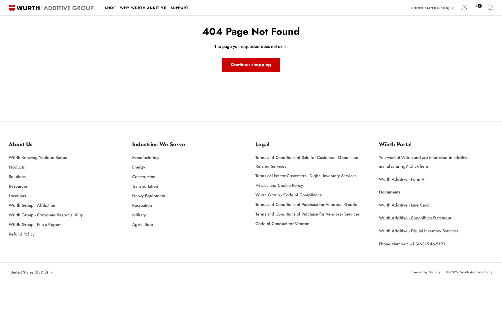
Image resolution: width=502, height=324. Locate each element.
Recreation (142, 205)
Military (139, 215)
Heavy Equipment (148, 196)
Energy (138, 167)
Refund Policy (22, 234)
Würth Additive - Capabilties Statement (415, 218)
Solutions (17, 176)
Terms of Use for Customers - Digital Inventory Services (305, 176)
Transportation (145, 186)
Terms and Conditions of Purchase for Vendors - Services (307, 214)
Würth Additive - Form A (401, 179)
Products (17, 167)
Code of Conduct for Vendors (282, 223)
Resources (18, 186)
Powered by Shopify (425, 272)
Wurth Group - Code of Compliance (288, 195)
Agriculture (142, 224)
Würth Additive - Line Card (404, 205)
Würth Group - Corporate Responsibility (46, 215)
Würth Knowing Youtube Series (38, 157)
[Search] (490, 7)
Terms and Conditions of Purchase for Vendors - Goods (306, 204)
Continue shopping (251, 64)
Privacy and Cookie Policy (279, 185)
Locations (17, 196)
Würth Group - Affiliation (32, 205)
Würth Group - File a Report (35, 224)
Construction (143, 176)
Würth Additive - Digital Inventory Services (418, 231)
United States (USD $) (431, 8)
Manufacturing (145, 157)
